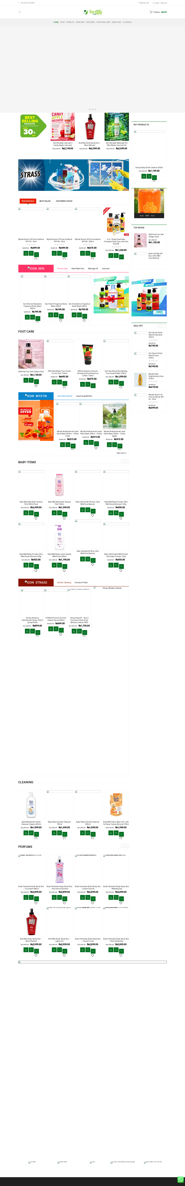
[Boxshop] (92, 1055)
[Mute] (157, 215)
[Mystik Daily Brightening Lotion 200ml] (140, 380)
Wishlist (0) (144, 3)
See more (121, 453)
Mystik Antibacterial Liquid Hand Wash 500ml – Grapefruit (114, 433)
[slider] (147, 215)
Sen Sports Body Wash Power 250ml (155, 355)
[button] (25, 253)
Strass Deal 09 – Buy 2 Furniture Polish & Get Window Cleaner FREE (56, 620)
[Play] (137, 215)
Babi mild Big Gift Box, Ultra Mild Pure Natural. (156, 256)
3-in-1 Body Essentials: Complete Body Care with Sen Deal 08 (116, 241)
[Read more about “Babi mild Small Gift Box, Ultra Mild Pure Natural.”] (82, 509)
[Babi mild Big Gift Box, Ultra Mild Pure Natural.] (140, 259)
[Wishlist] (36, 254)
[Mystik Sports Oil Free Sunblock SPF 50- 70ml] (140, 401)
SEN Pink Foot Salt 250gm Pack (31, 372)
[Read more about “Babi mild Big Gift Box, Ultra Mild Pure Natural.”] (82, 559)
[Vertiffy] (73, 175)
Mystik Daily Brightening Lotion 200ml (156, 376)
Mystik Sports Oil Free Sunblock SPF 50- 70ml (156, 397)
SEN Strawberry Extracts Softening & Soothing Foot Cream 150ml (88, 373)
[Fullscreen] (161, 215)
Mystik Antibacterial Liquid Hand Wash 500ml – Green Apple (91, 433)
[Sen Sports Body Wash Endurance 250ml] (140, 338)
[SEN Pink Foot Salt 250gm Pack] (140, 240)
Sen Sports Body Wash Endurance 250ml (155, 335)
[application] (149, 203)
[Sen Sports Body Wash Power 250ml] (140, 359)
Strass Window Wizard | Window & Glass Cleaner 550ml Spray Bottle (79, 620)
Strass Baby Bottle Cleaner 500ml (149, 168)
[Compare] (31, 253)
